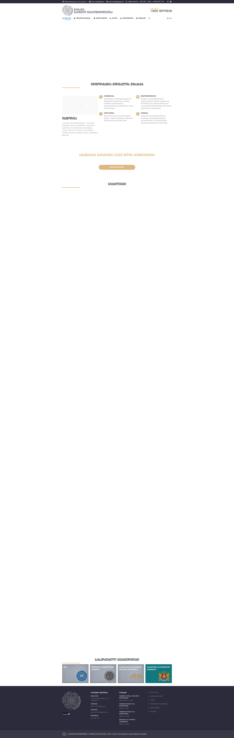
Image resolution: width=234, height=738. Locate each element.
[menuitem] (68, 18)
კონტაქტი (153, 711)
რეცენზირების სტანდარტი (159, 704)
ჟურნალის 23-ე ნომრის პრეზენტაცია (85, 632)
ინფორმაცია (154, 692)
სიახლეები (70, 295)
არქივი (152, 700)
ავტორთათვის (155, 708)
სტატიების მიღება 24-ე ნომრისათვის (85, 519)
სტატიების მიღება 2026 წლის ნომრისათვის (88, 293)
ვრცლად (69, 298)
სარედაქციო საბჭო (156, 696)
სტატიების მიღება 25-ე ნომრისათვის (85, 406)
